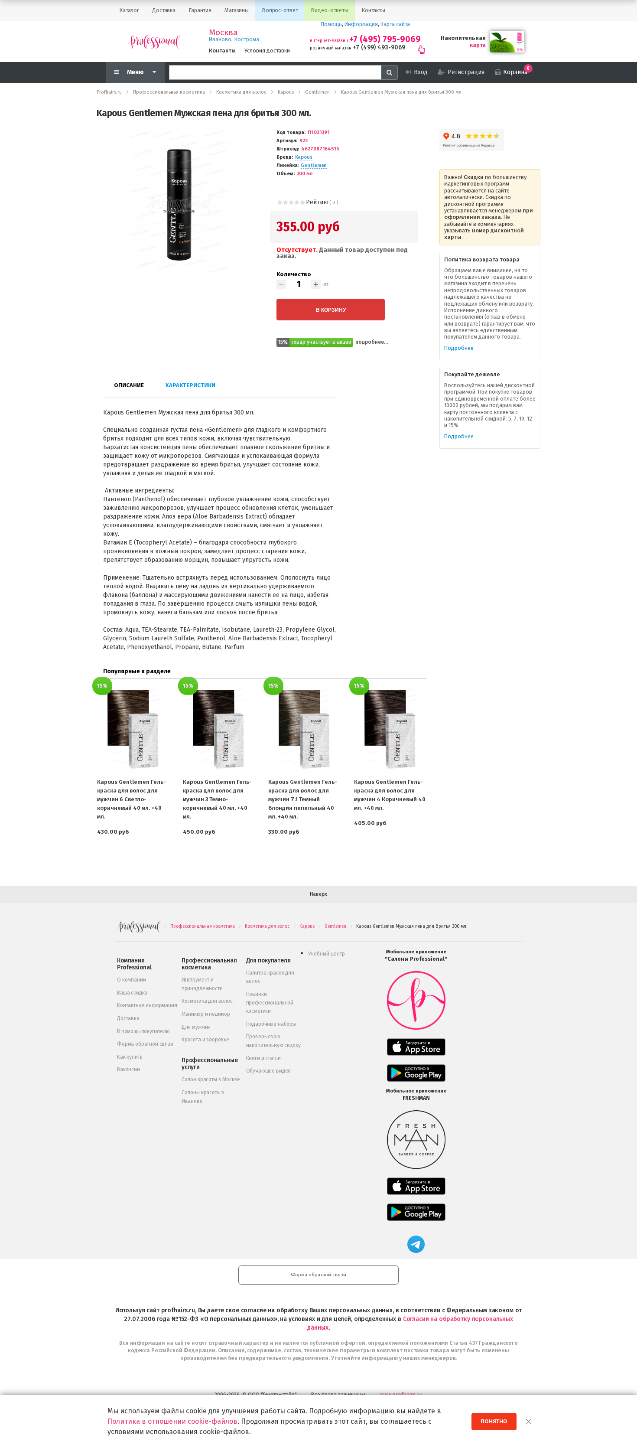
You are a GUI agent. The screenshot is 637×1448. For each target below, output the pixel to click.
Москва (223, 32)
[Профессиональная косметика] (153, 41)
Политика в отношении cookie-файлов (172, 1421)
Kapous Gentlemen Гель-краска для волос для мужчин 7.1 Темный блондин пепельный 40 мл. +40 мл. (302, 799)
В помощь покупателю (143, 1031)
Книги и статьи (263, 1058)
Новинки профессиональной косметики (269, 1002)
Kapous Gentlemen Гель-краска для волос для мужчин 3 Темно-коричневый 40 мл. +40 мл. (217, 799)
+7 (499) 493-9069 (379, 47)
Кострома (246, 39)
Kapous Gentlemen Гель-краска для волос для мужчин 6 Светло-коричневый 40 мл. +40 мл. (131, 799)
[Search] (389, 72)
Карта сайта (395, 24)
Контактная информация (147, 1005)
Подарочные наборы (271, 1024)
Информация (361, 24)
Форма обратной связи (145, 1044)
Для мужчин (196, 1027)
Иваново (220, 39)
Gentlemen (314, 165)
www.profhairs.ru (401, 1394)
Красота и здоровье (205, 1040)
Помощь (331, 24)
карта (478, 45)
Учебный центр (326, 954)
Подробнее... (371, 342)
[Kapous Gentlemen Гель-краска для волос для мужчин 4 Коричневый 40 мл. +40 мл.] (390, 729)
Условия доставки (267, 50)
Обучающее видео (268, 1071)
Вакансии (128, 1069)
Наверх (318, 894)
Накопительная (463, 38)
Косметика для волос (207, 1001)
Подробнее (459, 348)
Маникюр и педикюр (206, 1014)
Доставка (128, 1018)
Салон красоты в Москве (211, 1079)
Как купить (129, 1057)
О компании (131, 980)
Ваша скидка (132, 993)
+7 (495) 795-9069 (385, 39)
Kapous (303, 157)
